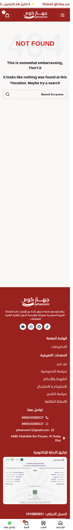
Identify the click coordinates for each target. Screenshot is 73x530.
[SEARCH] (7, 94)
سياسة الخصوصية (54, 371)
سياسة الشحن (56, 394)
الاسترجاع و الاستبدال (52, 386)
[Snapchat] (39, 326)
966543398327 (33, 417)
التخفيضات (59, 346)
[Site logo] (35, 14)
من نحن (62, 364)
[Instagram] (31, 326)
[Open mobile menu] (62, 15)
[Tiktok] (47, 326)
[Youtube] (23, 326)
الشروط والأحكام (55, 379)
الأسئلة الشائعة (56, 401)
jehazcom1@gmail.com (32, 430)
